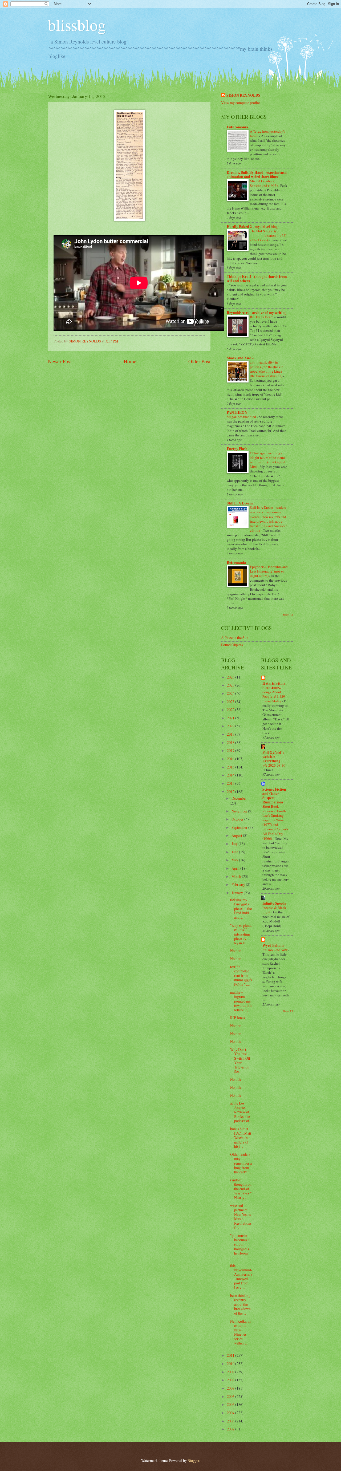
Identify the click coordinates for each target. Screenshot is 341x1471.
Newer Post (60, 361)
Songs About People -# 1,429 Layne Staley (273, 696)
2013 (231, 783)
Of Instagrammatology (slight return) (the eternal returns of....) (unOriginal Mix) (268, 460)
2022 (231, 709)
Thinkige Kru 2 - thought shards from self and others (257, 278)
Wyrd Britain (273, 945)
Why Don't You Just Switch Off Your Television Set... (240, 1060)
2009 (231, 1371)
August (237, 835)
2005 (231, 1404)
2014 (231, 775)
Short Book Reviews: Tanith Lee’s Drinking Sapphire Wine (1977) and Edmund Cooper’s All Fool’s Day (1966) (275, 822)
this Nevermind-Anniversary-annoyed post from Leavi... (241, 1276)
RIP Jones (237, 1017)
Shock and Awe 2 (240, 358)
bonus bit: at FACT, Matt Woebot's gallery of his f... (240, 1137)
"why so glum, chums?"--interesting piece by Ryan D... (240, 934)
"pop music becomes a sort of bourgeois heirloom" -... (239, 1246)
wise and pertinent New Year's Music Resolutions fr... (240, 1216)
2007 (231, 1388)
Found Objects (232, 644)
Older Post (199, 361)
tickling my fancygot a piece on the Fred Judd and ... (241, 908)
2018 (231, 742)
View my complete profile (240, 102)
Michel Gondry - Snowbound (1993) (264, 183)
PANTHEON (237, 412)
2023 (231, 701)
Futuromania (237, 127)
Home (130, 361)
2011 (231, 1355)
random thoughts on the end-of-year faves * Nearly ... (241, 1188)
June (235, 851)
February (239, 884)
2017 (231, 750)
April (236, 868)
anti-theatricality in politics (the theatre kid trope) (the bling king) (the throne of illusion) (266, 369)
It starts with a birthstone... (273, 685)
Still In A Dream (240, 503)
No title (235, 950)
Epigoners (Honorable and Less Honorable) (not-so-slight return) (269, 571)
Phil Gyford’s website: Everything (273, 757)
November (240, 811)
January (238, 892)
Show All (288, 614)
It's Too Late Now (275, 949)
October (238, 819)
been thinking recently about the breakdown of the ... (240, 1304)
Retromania (236, 562)
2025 (231, 685)
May (235, 859)
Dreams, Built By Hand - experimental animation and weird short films (257, 174)
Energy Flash (237, 448)
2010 (231, 1363)
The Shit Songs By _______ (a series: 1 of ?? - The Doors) (268, 235)
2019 (231, 734)
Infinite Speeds (274, 903)
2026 (231, 677)
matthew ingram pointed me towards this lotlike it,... (241, 1001)
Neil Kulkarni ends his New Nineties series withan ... (240, 1332)
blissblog (77, 24)
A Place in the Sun (234, 637)
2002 (231, 1428)
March (237, 876)
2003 (231, 1420)
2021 (231, 717)
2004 (231, 1412)
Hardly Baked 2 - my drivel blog (252, 226)
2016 (231, 758)
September (240, 827)
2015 (231, 767)
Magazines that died (242, 416)
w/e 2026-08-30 (274, 765)
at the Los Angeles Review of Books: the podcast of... (241, 1112)
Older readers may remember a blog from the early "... (241, 1163)
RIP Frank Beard (262, 316)
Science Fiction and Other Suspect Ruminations (274, 796)
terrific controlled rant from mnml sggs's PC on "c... (241, 975)
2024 (231, 693)
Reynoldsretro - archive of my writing (256, 312)
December (239, 798)
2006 (231, 1396)
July (235, 843)
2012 (231, 791)
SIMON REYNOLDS (243, 95)
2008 (231, 1379)
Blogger (193, 1460)
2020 (231, 725)
